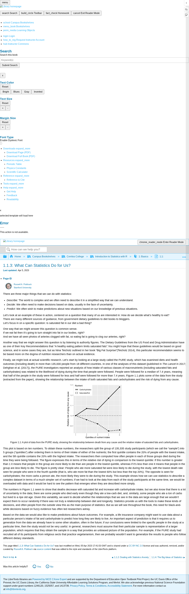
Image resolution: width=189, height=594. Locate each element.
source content (44, 549)
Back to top (8, 557)
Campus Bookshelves (44, 256)
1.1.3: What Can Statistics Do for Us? (36, 545)
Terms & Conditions (96, 586)
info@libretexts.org (15, 589)
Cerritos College (75, 256)
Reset (5, 86)
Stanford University (22, 287)
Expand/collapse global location (184, 255)
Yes (39, 566)
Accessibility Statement (119, 586)
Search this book (9, 55)
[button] (12, 195)
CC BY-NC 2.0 (136, 545)
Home (18, 256)
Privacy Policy (77, 586)
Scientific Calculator (17, 172)
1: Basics (143, 256)
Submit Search (10, 65)
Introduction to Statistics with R (111, 256)
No (51, 566)
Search (8, 249)
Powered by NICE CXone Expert (49, 579)
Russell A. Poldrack (23, 284)
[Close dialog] (2, 227)
